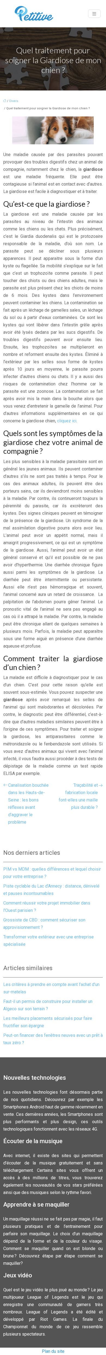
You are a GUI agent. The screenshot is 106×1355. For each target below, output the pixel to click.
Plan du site (53, 1351)
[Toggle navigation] (94, 14)
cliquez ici (66, 420)
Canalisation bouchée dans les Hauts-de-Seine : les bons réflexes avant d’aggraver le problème (28, 804)
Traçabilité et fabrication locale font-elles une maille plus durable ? (78, 796)
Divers (13, 101)
